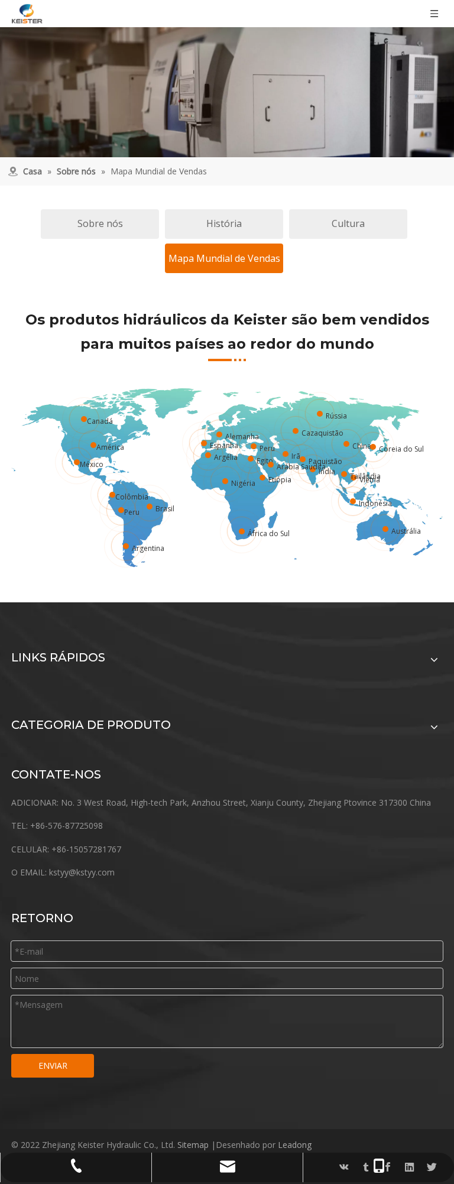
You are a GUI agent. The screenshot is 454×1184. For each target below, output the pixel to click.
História (224, 223)
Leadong (295, 1144)
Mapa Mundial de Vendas (224, 258)
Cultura (348, 223)
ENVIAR (52, 1065)
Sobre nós (100, 223)
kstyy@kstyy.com (82, 872)
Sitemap (193, 1144)
